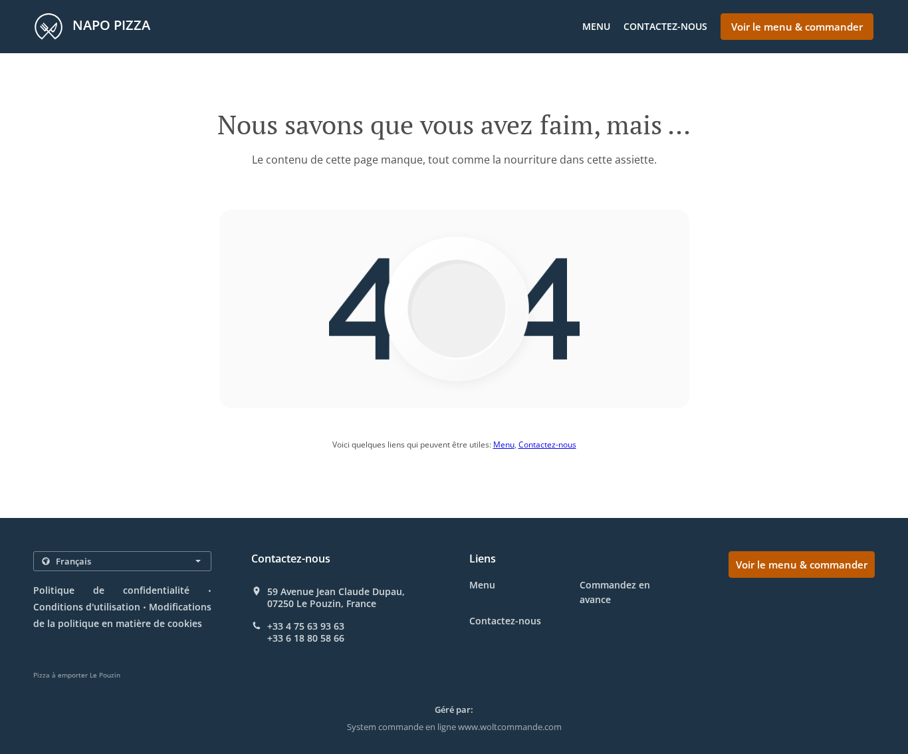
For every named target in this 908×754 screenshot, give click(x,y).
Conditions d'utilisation (86, 606)
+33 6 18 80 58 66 (305, 638)
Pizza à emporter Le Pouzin (76, 675)
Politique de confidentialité (111, 590)
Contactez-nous (665, 26)
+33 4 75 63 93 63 (305, 626)
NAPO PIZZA (109, 25)
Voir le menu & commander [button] (797, 26)
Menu (596, 26)
